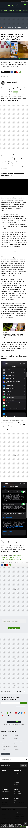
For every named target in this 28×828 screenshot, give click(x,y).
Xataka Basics (14, 6)
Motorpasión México (19, 818)
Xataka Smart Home (6, 779)
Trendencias (4, 800)
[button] (11, 82)
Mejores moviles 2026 (17, 691)
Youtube (16, 712)
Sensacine (16, 782)
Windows (18, 10)
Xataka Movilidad (18, 741)
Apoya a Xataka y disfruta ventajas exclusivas (14, 724)
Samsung (16, 743)
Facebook (12, 72)
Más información (22, 826)
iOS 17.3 (15, 92)
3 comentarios (6, 71)
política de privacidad (20, 706)
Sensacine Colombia (19, 816)
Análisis (16, 735)
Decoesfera (4, 802)
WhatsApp (4, 10)
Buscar (26, 759)
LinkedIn (5, 715)
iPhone (17, 562)
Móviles (16, 738)
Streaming (4, 735)
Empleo (3, 749)
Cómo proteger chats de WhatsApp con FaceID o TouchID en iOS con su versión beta (13, 335)
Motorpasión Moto (18, 793)
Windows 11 (17, 749)
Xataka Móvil (4, 775)
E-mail (20, 72)
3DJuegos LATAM (18, 812)
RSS (24, 712)
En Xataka (5, 332)
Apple (3, 743)
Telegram (22, 712)
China (4, 27)
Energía (3, 741)
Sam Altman (10, 27)
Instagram (11, 10)
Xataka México (5, 812)
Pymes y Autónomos (19, 802)
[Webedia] (24, 1)
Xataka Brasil (4, 814)
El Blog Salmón (17, 800)
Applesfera (4, 777)
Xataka (3, 773)
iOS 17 (23, 562)
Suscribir (23, 703)
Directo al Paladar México (7, 818)
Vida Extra (16, 775)
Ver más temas (5, 753)
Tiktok (8, 715)
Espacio (3, 738)
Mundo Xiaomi (5, 781)
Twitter (15, 72)
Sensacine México (18, 814)
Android (25, 10)
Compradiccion (5, 804)
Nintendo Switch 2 (19, 27)
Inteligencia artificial (6, 746)
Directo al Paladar (6, 791)
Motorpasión (17, 791)
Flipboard (17, 72)
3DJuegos (16, 773)
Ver (14, 628)
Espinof (16, 784)
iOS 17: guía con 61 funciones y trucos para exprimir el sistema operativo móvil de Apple (12, 557)
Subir (22, 765)
